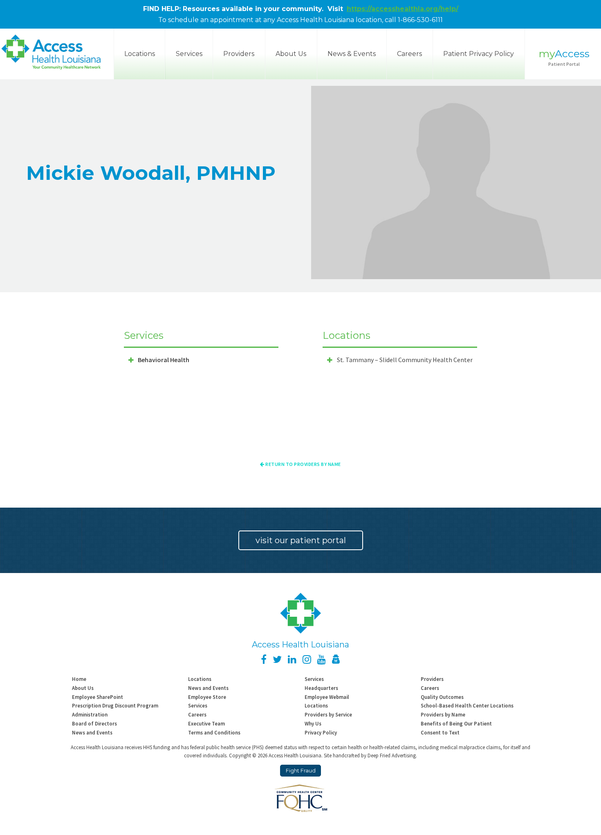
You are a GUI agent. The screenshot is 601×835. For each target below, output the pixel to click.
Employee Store (207, 697)
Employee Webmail (327, 697)
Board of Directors (94, 723)
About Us (291, 54)
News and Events (208, 688)
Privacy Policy (321, 732)
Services (189, 54)
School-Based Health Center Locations (467, 705)
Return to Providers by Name (303, 464)
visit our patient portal (301, 540)
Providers (238, 54)
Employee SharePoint (97, 697)
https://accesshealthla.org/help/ (402, 9)
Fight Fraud (301, 771)
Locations (199, 679)
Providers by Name (443, 714)
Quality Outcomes (442, 697)
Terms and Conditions (214, 732)
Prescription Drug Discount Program (115, 705)
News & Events (351, 54)
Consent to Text (440, 732)
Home (79, 679)
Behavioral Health (163, 360)
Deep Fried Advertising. (392, 755)
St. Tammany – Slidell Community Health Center (405, 360)
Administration (90, 714)
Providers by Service (328, 714)
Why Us (313, 723)
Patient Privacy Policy (478, 54)
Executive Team (206, 723)
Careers (409, 54)
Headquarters (321, 688)
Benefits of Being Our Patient (456, 723)
